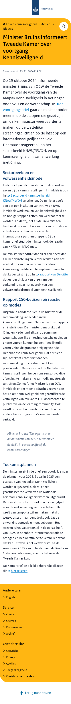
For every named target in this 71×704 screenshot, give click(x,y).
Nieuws (8, 29)
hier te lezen (19, 571)
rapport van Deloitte (54, 274)
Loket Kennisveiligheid (21, 24)
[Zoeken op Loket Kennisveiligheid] (63, 26)
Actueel (46, 24)
